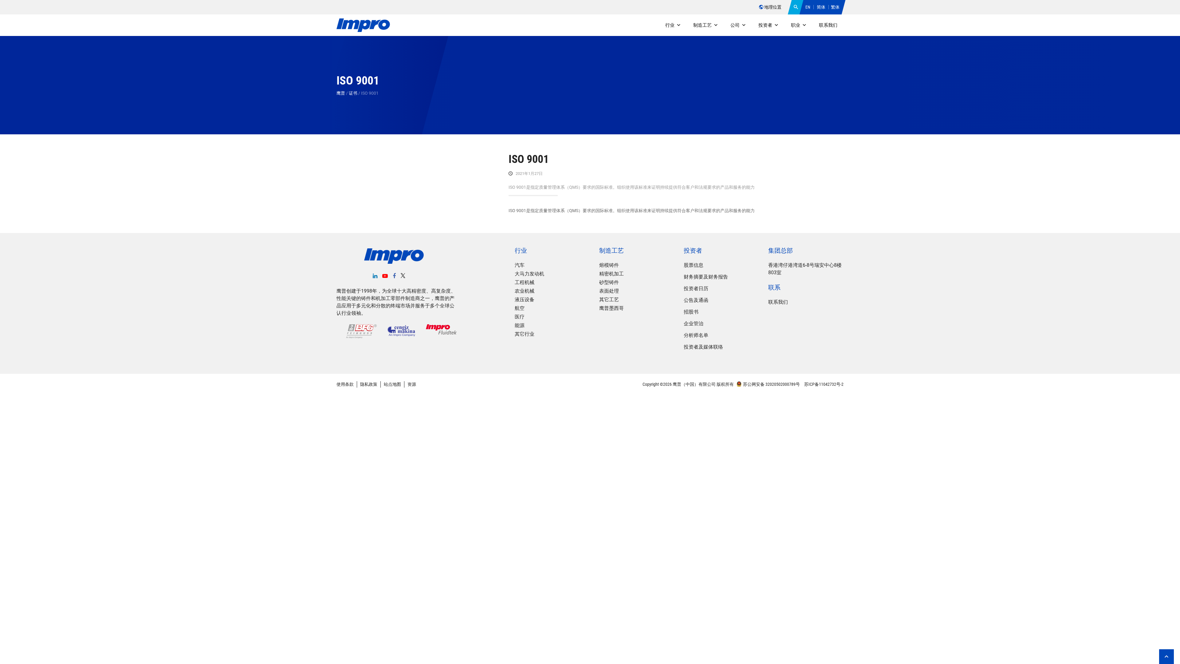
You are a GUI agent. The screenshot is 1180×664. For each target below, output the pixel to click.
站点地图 (392, 384)
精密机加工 (611, 274)
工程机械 (524, 282)
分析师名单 (696, 335)
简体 (821, 7)
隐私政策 (368, 384)
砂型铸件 (609, 282)
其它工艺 (609, 299)
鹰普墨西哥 (611, 308)
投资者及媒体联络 (703, 347)
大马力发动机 (529, 274)
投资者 (765, 25)
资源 (411, 384)
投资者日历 (696, 288)
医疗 (520, 317)
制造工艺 (702, 25)
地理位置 (772, 7)
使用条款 (345, 384)
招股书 (691, 312)
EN (807, 7)
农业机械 (524, 291)
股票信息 (693, 265)
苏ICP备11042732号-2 (823, 384)
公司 (735, 25)
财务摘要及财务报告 (706, 277)
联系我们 (828, 25)
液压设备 (524, 299)
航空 (520, 308)
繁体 (835, 7)
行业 (670, 25)
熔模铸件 (609, 265)
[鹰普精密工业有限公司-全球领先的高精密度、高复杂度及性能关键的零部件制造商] (363, 25)
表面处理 (609, 291)
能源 (520, 325)
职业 (795, 25)
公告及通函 (696, 300)
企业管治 (693, 323)
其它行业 (524, 334)
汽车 (520, 265)
